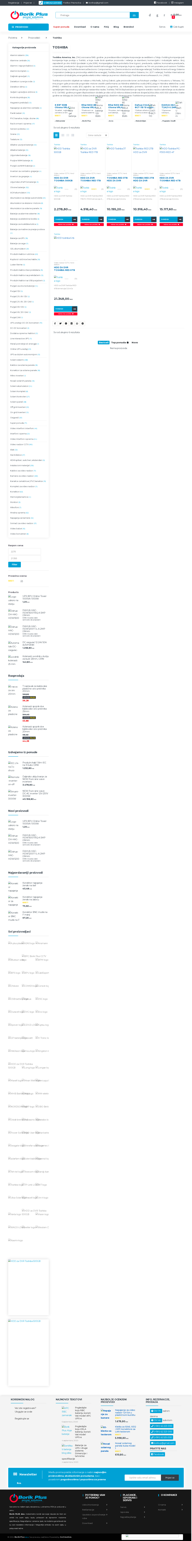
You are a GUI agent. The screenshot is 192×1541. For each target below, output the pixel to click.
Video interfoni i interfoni (23, 428)
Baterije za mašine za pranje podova (27, 231)
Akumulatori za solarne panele (26, 208)
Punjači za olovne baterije (24, 286)
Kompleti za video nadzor (24, 486)
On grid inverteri (19, 412)
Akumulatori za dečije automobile (28, 198)
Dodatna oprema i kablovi (24, 333)
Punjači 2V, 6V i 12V (20, 296)
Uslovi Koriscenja (90, 1505)
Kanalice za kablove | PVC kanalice (28, 481)
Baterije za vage (19, 243)
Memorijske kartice (20, 497)
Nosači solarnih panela (22, 381)
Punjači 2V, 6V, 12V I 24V (22, 302)
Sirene (15, 134)
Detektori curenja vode (22, 81)
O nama (94, 26)
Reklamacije (88, 1509)
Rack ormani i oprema (22, 124)
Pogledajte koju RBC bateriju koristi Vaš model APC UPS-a (83, 1413)
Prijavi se (28, 2)
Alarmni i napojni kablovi (22, 66)
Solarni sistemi (19, 360)
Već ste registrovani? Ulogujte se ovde (25, 1410)
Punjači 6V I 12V (18, 307)
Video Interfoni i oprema (23, 439)
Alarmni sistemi (19, 55)
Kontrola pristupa (20, 97)
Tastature (16, 139)
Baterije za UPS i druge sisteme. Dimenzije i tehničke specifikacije (74, 1452)
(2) (15, 582)
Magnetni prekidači (21, 103)
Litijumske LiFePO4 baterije (24, 182)
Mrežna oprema (19, 513)
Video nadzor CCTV (21, 444)
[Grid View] (63, 135)
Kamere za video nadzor (24, 476)
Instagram (179, 2)
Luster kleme (17, 265)
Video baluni (17, 528)
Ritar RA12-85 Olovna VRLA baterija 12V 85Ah (91, 106)
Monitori (15, 502)
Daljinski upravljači (20, 76)
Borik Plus (22, 1537)
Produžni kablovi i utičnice (24, 254)
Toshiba (57, 145)
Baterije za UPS (19, 238)
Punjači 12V (16, 291)
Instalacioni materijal (22, 465)
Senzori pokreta (19, 129)
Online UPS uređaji (20, 349)
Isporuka (124, 1512)
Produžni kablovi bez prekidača (26, 270)
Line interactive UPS (21, 338)
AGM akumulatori (20, 193)
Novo (135, 342)
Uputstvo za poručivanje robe (93, 1516)
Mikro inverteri (18, 375)
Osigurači (16, 417)
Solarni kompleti (19, 391)
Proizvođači (34, 37)
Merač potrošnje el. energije (24, 344)
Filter (14, 564)
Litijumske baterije (20, 155)
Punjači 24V (16, 317)
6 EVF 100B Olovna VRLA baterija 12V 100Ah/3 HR (62, 106)
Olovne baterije (19, 187)
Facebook (162, 2)
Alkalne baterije (19, 150)
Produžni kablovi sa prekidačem (26, 275)
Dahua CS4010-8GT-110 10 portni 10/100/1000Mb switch (144, 106)
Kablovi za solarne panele (24, 365)
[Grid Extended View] (56, 135)
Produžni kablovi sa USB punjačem (27, 280)
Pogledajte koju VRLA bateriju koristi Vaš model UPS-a (83, 1432)
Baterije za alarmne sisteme (25, 214)
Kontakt (162, 1509)
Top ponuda (118, 342)
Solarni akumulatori (21, 386)
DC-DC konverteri (19, 328)
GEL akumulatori (19, 249)
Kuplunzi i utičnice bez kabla (25, 259)
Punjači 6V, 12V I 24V (20, 312)
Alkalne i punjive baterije (23, 145)
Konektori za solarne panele (25, 370)
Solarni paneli (18, 402)
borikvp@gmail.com (98, 2)
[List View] (67, 135)
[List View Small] (72, 135)
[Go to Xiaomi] (21, 1244)
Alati (14, 450)
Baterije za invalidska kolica (24, 224)
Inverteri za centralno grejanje (25, 171)
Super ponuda (61, 26)
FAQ (106, 26)
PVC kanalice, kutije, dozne (24, 118)
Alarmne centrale (20, 60)
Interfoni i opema (20, 434)
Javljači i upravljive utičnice (23, 92)
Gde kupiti (178, 26)
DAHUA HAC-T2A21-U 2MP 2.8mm (169, 106)
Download (80, 26)
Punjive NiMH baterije (21, 160)
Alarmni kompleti (19, 71)
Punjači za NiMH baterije (22, 166)
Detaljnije (59, 219)
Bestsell (103, 342)
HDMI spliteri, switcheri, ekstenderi (27, 460)
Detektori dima (18, 87)
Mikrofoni (15, 507)
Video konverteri (19, 534)
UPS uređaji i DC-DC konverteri (26, 323)
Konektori (16, 492)
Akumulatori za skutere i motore (26, 203)
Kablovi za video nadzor (23, 471)
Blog (116, 26)
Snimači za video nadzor (23, 523)
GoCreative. (66, 1537)
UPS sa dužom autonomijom (25, 354)
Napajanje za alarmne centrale (26, 108)
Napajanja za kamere (22, 518)
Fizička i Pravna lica (62, 2)
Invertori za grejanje (21, 176)
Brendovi (129, 26)
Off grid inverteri (19, 407)
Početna (12, 37)
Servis (162, 26)
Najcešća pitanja (128, 1517)
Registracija (13, 2)
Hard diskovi (17, 455)
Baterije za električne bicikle (24, 219)
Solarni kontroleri (20, 396)
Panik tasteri (17, 113)
